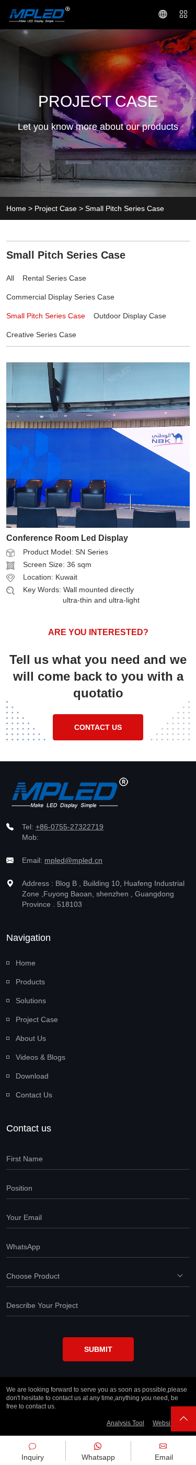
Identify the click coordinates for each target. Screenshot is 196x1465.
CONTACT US (98, 727)
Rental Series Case (54, 278)
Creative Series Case (41, 334)
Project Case (55, 208)
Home (16, 208)
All (10, 278)
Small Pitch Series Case (45, 316)
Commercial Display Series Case (60, 297)
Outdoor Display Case (130, 316)
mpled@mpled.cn (73, 860)
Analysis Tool (125, 1423)
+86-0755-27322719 (69, 827)
